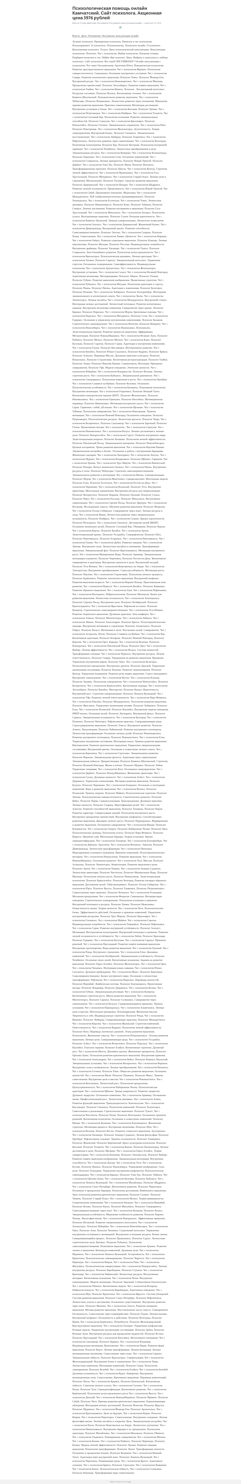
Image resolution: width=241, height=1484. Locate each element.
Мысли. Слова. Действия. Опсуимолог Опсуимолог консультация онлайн (107, 23)
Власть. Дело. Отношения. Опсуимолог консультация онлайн (105, 35)
